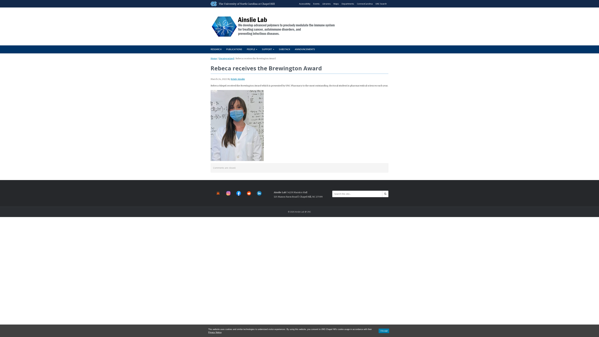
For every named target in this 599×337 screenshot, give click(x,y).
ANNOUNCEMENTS (305, 49)
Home (214, 58)
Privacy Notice (215, 332)
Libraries (326, 3)
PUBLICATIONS (234, 49)
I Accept (384, 331)
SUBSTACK (284, 49)
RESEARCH (216, 49)
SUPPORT (267, 49)
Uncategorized (226, 58)
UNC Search (381, 3)
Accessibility (304, 3)
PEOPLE (251, 49)
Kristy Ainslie (238, 79)
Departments (348, 3)
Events (316, 3)
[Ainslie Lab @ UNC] (275, 25)
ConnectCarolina (365, 3)
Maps (336, 3)
